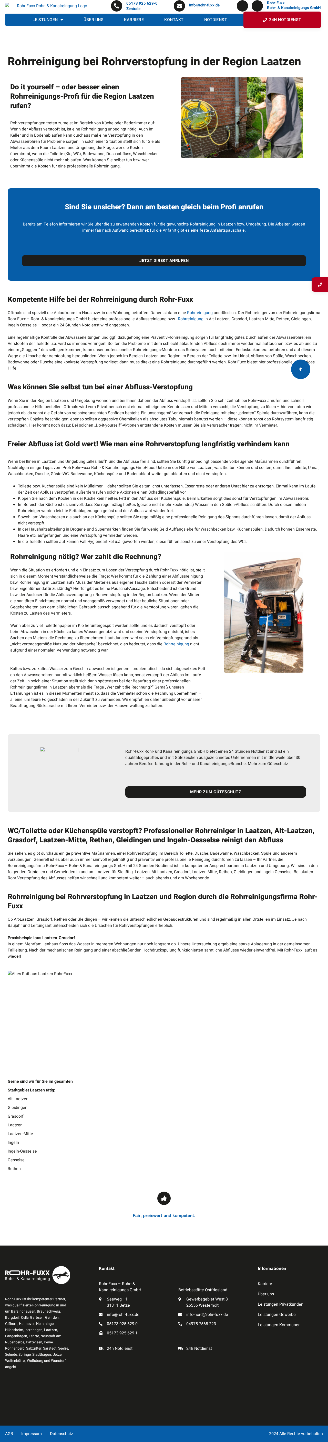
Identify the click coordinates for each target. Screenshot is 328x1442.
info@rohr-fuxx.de (204, 5)
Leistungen (45, 20)
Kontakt (174, 20)
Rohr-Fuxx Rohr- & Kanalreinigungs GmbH (294, 5)
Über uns (94, 20)
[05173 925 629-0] (116, 6)
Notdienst (215, 20)
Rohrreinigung (200, 313)
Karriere (134, 20)
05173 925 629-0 (142, 3)
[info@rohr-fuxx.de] (179, 6)
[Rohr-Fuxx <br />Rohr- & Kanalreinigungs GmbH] (257, 6)
